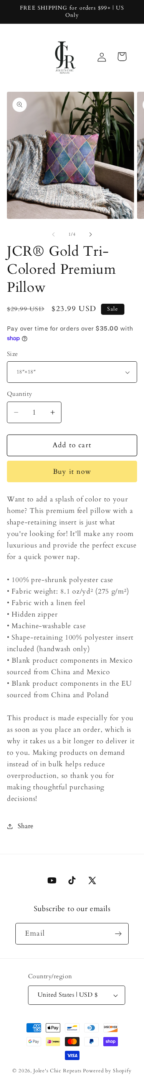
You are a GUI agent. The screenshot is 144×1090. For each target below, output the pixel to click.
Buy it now (72, 471)
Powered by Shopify (107, 1070)
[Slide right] (90, 234)
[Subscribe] (118, 933)
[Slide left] (53, 234)
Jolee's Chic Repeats (57, 1070)
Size (12, 354)
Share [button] (26, 826)
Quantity (19, 394)
